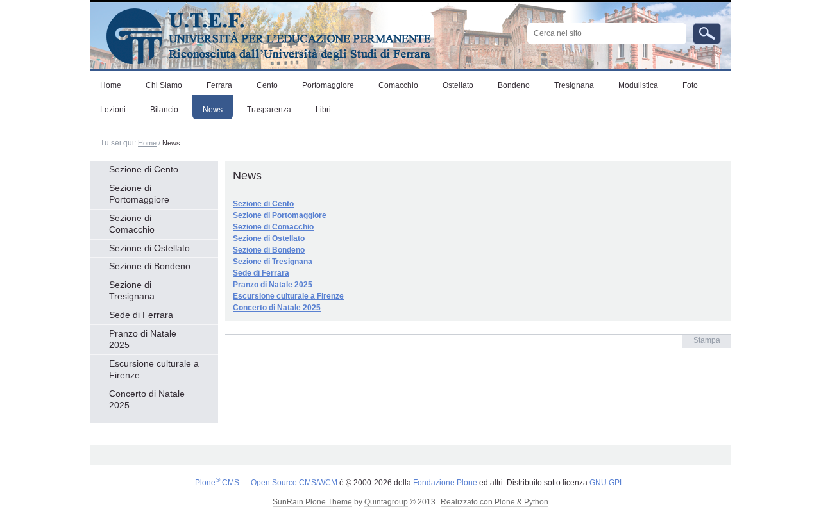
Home (147, 143)
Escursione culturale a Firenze (288, 296)
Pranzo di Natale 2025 (272, 284)
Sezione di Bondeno (269, 249)
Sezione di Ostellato (269, 238)
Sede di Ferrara (261, 273)
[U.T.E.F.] (260, 33)
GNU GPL (606, 482)
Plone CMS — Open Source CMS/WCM (266, 482)
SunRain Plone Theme (312, 501)
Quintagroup (386, 501)
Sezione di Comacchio (273, 226)
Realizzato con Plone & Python (494, 501)
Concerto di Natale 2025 (277, 307)
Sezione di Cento (263, 203)
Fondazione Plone (445, 482)
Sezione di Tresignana (272, 261)
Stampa (706, 340)
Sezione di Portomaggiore (279, 215)
